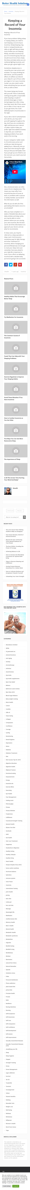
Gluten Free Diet (10, 827)
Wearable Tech (10, 1103)
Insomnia (8, 885)
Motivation (9, 959)
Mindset (8, 956)
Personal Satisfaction (12, 980)
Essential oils (9, 783)
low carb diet (9, 905)
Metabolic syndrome (12, 936)
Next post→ (19, 510)
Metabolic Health (11, 932)
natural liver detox (11, 963)
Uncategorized (10, 1090)
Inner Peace (9, 881)
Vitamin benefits (10, 1096)
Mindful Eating (10, 946)
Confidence (9, 726)
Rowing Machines (11, 1007)
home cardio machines (12, 868)
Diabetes (8, 749)
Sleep (7, 1052)
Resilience (9, 1003)
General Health (10, 824)
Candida (8, 709)
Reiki (7, 1000)
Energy (8, 780)
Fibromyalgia (9, 804)
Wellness (8, 1113)
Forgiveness (9, 814)
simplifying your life (11, 1049)
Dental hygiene (10, 739)
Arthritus (8, 668)
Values (8, 1093)
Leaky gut (9, 902)
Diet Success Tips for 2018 (13, 760)
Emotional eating (11, 773)
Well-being (9, 1110)
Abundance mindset (11, 645)
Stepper (8, 1059)
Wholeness (9, 1117)
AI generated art (10, 651)
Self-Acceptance (10, 1013)
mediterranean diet (11, 919)
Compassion (9, 722)
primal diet (9, 990)
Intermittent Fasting (12, 888)
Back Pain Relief (10, 682)
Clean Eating (9, 716)
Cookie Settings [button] (6, 1186)
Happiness (9, 844)
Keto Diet (8, 898)
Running (8, 1010)
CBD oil (8, 712)
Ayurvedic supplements (12, 678)
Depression (9, 743)
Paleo (7, 976)
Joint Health (9, 892)
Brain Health (9, 702)
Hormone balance (11, 871)
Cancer (8, 705)
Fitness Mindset (10, 810)
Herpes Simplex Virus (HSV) (14, 865)
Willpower (9, 1120)
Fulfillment (9, 817)
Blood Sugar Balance (12, 695)
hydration (9, 875)
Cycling (8, 732)
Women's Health (10, 1123)
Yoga (7, 1130)
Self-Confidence (10, 1027)
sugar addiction (10, 1073)
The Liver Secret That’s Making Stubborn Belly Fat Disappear (14, 530)
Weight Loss (9, 1106)
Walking (8, 1100)
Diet (7, 756)
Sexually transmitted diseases (14, 1041)
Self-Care (8, 1020)
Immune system (10, 878)
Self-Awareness (10, 1017)
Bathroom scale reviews (13, 689)
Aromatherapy (10, 665)
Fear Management (11, 797)
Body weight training (12, 699)
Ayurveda (8, 675)
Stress (7, 1066)
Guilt (7, 834)
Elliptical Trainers (11, 770)
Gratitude (8, 831)
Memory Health (10, 922)
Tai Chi (8, 1079)
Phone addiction (10, 983)
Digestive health (10, 766)
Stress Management (11, 1069)
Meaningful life (10, 912)
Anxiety (8, 661)
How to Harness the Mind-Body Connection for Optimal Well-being (15, 556)
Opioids (8, 969)
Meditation (9, 915)
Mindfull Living (10, 949)
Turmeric (8, 1086)
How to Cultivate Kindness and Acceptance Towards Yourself (15, 572)
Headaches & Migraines (12, 848)
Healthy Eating (10, 851)
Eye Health (9, 793)
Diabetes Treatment (11, 753)
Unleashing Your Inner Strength (15, 576)
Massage (8, 908)
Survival (8, 1076)
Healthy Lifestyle (11, 854)
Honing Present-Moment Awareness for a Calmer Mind (14, 567)
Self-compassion (10, 1024)
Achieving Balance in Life (13, 551)
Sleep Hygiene (10, 1056)
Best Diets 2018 (10, 692)
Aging (7, 648)
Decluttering (9, 736)
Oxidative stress (10, 973)
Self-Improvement (11, 1037)
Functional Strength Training (14, 821)
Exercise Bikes (10, 787)
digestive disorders (11, 763)
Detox (7, 746)
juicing (8, 895)
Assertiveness (10, 672)
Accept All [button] (15, 1186)
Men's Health (9, 925)
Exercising (9, 790)
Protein (8, 997)
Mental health (10, 929)
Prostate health (10, 993)
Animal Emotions (11, 655)
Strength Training (11, 1062)
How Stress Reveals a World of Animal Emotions (14, 535)
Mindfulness (9, 953)
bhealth (6, 271)
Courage (8, 729)
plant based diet (10, 986)
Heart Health (9, 861)
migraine (8, 942)
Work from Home (11, 1127)
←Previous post (10, 510)
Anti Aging (9, 658)
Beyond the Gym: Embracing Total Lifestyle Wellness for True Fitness (14, 541)
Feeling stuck (9, 800)
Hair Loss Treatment (12, 841)
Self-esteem (9, 1034)
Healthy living (10, 858)
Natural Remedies (11, 966)
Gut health (9, 837)
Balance (8, 685)
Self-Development (11, 1030)
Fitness (8, 807)
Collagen (8, 719)
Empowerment (10, 777)
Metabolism (9, 939)
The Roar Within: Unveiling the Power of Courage (14, 547)
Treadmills (9, 1083)
